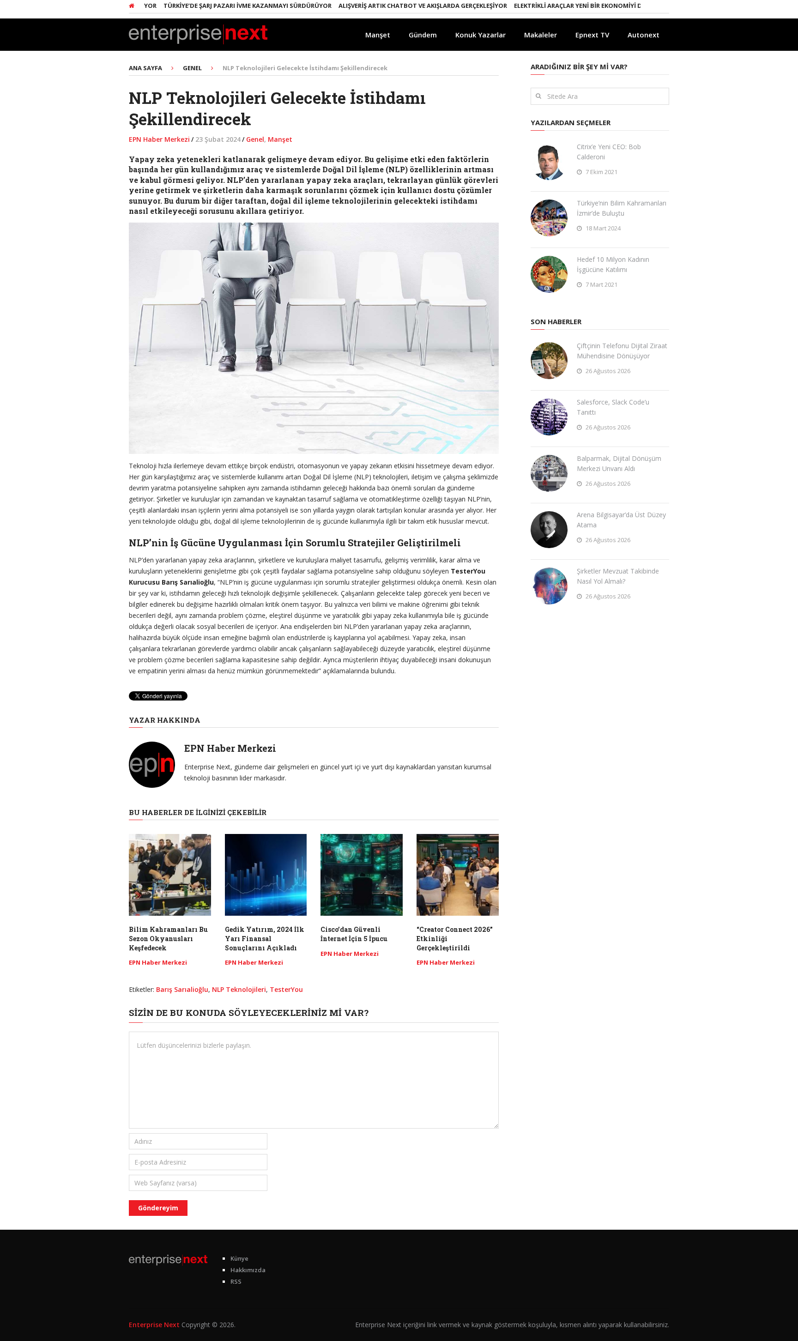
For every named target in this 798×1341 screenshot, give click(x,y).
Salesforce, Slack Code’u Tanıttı (613, 407)
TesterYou (286, 989)
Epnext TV (592, 34)
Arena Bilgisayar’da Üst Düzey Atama (621, 519)
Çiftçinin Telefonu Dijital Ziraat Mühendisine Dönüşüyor (622, 350)
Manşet (377, 34)
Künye (239, 1258)
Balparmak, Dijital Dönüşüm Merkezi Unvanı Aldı (619, 463)
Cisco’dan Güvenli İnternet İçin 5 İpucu (353, 934)
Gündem (423, 34)
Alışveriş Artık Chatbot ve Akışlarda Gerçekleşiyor (393, 5)
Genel (255, 139)
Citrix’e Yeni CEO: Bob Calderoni (609, 151)
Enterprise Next (154, 1324)
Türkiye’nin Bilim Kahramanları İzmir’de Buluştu (621, 208)
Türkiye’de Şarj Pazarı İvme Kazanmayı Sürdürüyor (218, 5)
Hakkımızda (248, 1270)
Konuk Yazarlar (480, 34)
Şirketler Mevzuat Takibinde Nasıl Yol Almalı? (618, 576)
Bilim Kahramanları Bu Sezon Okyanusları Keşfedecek (168, 938)
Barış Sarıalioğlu (182, 989)
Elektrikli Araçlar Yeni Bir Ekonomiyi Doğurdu (562, 5)
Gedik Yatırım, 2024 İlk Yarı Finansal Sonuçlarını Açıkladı (264, 938)
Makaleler (540, 34)
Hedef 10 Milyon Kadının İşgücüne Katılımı (613, 264)
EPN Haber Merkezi (159, 139)
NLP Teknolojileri (239, 989)
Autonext (643, 34)
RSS (236, 1281)
